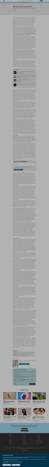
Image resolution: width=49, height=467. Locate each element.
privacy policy (6, 461)
